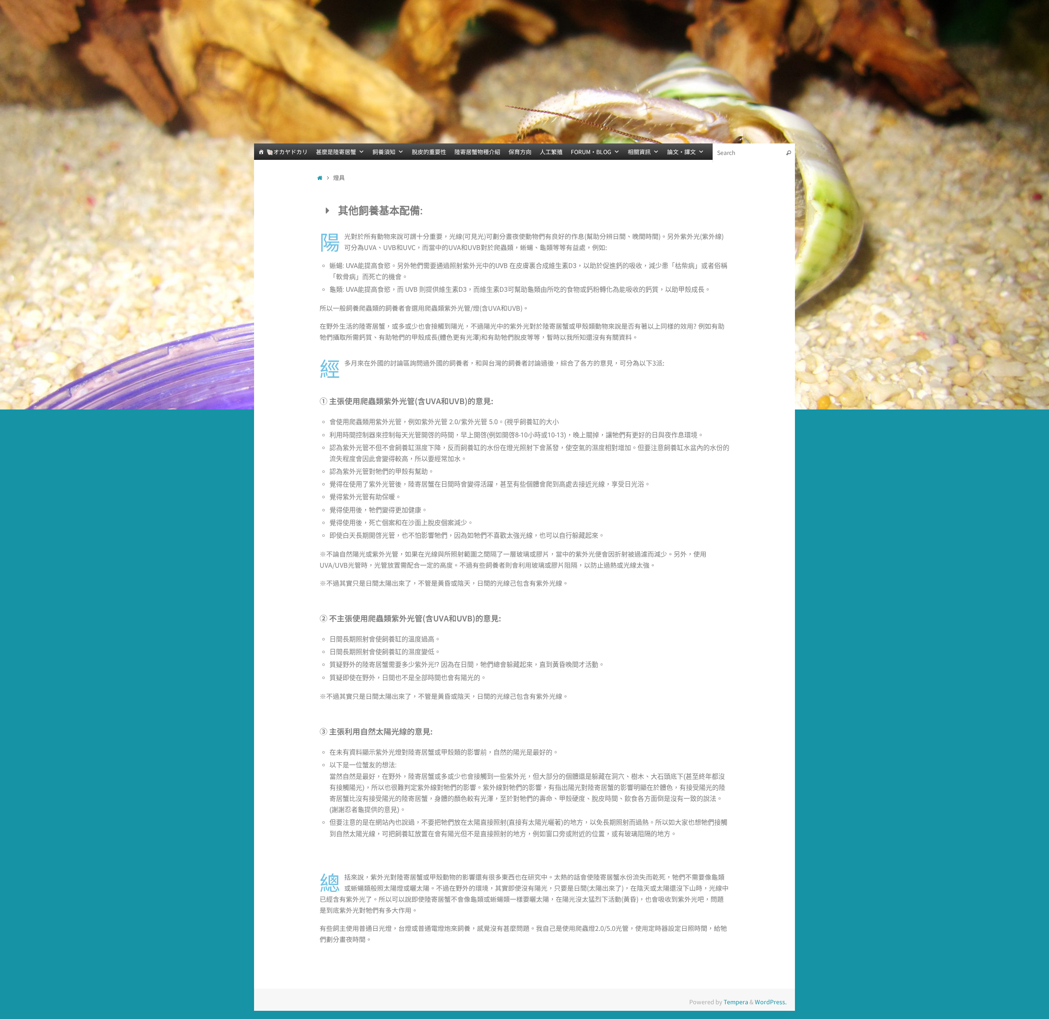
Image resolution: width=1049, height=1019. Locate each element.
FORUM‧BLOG (591, 152)
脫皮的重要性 (429, 152)
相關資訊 (639, 152)
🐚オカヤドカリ (287, 152)
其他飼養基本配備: (380, 211)
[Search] (788, 152)
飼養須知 (383, 152)
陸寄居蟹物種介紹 (477, 152)
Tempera (736, 1001)
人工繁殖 (551, 152)
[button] (524, 211)
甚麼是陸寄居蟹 (336, 152)
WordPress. (771, 1001)
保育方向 (520, 152)
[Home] (320, 177)
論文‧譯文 (681, 152)
